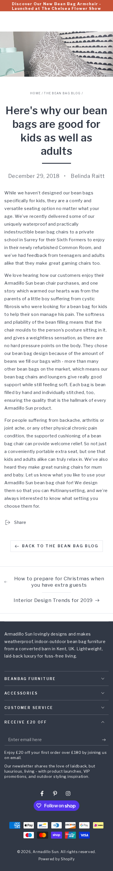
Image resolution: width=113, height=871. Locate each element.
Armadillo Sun (46, 852)
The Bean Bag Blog (62, 93)
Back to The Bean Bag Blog (60, 546)
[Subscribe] (105, 739)
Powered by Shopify (57, 859)
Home (35, 93)
